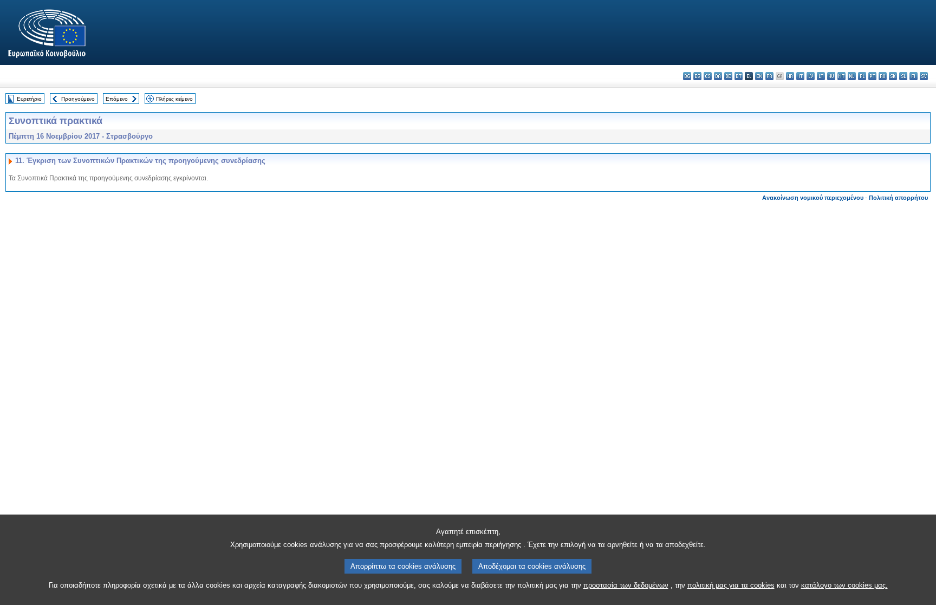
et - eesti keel (738, 76)
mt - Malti (841, 76)
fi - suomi (913, 76)
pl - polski (862, 76)
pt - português (872, 76)
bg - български (687, 76)
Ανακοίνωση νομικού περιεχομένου (812, 197)
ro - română (883, 76)
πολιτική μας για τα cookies (731, 585)
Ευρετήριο (29, 99)
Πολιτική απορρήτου (898, 197)
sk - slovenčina (893, 76)
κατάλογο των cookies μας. (844, 585)
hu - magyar (831, 76)
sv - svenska (924, 76)
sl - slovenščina (903, 76)
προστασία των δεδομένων (625, 585)
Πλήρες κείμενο (174, 99)
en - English (759, 76)
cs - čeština (708, 76)
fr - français (769, 76)
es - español (697, 76)
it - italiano (800, 76)
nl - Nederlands (852, 76)
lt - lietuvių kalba (821, 76)
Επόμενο (117, 99)
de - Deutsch (728, 76)
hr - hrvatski (790, 76)
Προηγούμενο (78, 99)
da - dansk (718, 76)
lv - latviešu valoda (811, 76)
